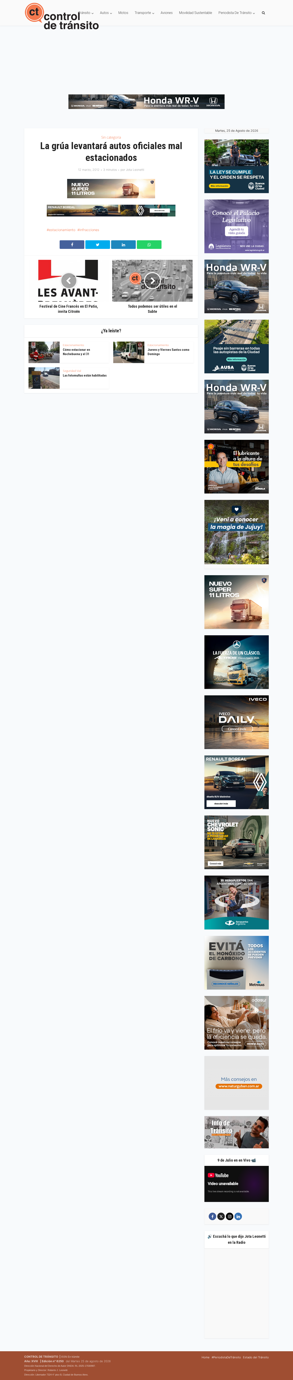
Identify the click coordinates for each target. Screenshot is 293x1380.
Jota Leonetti (135, 169)
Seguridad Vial (72, 371)
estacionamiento (62, 230)
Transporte (143, 13)
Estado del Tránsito (256, 1357)
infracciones (89, 230)
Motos (123, 13)
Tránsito (84, 13)
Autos (104, 13)
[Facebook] (212, 1216)
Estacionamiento (73, 345)
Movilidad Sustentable (195, 13)
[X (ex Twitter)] (221, 1216)
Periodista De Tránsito (235, 13)
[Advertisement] (146, 58)
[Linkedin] (238, 1216)
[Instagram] (229, 1216)
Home (206, 1357)
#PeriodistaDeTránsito (226, 1357)
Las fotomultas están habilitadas (85, 375)
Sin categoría (111, 137)
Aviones (167, 13)
